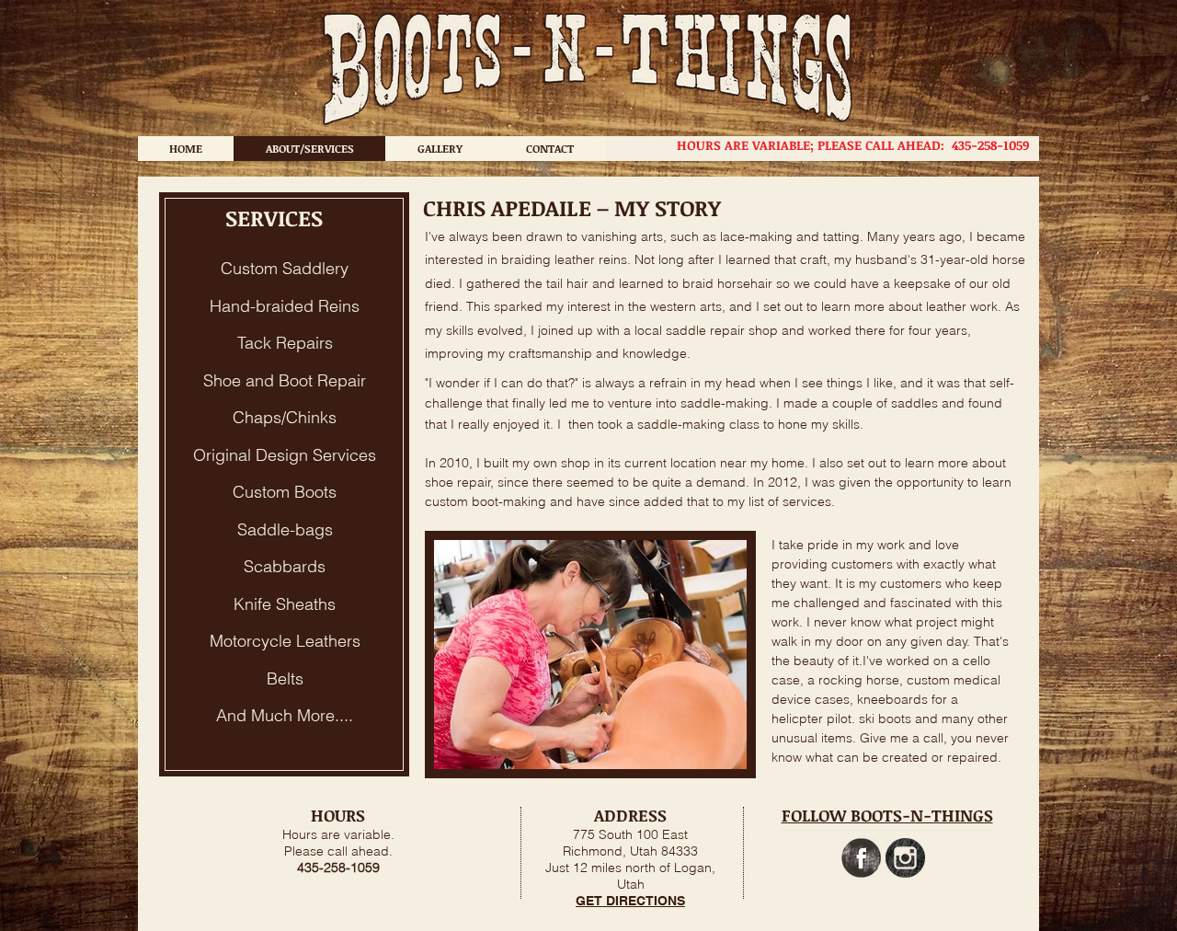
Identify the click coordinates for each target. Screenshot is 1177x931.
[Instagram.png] (905, 858)
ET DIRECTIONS (635, 900)
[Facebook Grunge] (861, 858)
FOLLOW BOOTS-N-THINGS (887, 815)
